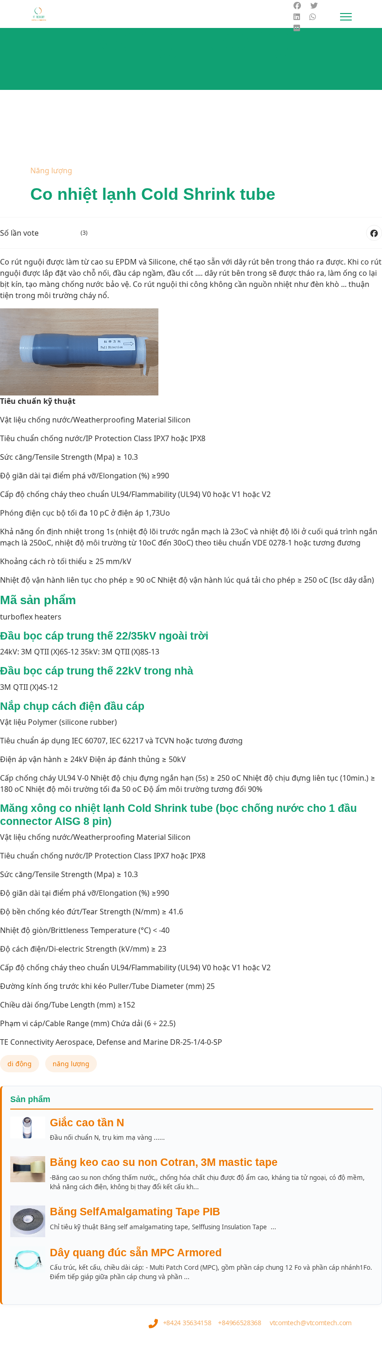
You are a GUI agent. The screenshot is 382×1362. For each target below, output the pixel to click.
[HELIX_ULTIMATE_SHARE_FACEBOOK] (374, 233)
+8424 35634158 (187, 1322)
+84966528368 (239, 1322)
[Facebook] (297, 5)
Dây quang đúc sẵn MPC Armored (136, 1252)
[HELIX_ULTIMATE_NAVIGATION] (346, 17)
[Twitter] (314, 5)
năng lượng (71, 1063)
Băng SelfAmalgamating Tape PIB (135, 1211)
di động (19, 1063)
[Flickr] (296, 28)
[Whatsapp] (312, 17)
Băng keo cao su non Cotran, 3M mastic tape (164, 1162)
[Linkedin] (296, 17)
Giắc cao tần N (87, 1123)
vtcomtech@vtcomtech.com (311, 1322)
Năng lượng (51, 170)
